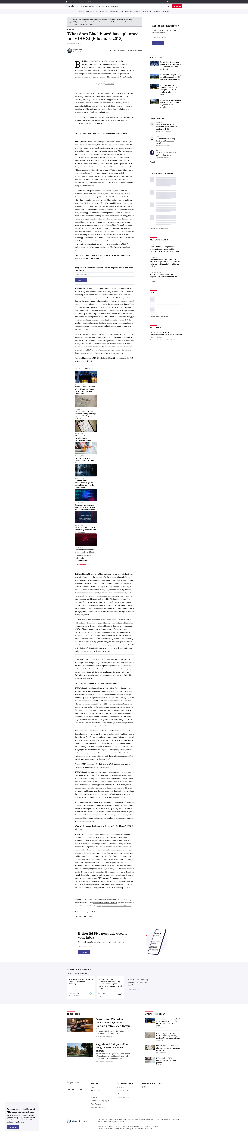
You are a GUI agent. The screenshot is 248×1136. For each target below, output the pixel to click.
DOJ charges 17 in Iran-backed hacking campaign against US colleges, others (168, 1035)
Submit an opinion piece (125, 1094)
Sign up (178, 6)
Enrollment (156, 11)
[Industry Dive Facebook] (73, 1090)
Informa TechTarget (132, 1119)
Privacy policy (103, 1129)
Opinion (92, 6)
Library (98, 6)
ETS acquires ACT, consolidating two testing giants (167, 1060)
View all (152, 162)
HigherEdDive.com (116, 19)
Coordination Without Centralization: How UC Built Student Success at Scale (166, 334)
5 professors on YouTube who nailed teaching (114, 905)
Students (137, 11)
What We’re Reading (98, 1107)
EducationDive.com (100, 19)
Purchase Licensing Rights (100, 1101)
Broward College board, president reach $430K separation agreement (170, 77)
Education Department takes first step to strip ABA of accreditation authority (170, 65)
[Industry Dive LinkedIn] (69, 1090)
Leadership (128, 11)
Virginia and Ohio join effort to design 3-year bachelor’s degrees (113, 1047)
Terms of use (113, 1129)
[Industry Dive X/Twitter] (77, 1090)
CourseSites (109, 84)
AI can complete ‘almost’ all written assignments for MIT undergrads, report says (169, 89)
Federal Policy (104, 11)
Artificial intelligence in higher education (166, 154)
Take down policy (125, 1129)
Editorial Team (95, 1090)
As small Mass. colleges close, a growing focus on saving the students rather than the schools (164, 249)
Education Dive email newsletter (105, 902)
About (93, 1087)
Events (104, 6)
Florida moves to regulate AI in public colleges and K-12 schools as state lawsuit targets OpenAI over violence (165, 262)
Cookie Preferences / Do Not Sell (143, 1129)
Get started (133, 989)
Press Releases (113, 6)
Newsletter (94, 1097)
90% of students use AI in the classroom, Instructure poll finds (168, 1048)
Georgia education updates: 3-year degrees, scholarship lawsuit (164, 275)
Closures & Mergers (92, 11)
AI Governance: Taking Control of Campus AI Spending (165, 140)
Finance (81, 11)
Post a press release (162, 228)
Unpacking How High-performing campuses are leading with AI (167, 126)
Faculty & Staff (146, 11)
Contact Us (95, 1094)
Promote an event (162, 316)
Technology (165, 11)
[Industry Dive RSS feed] (81, 1090)
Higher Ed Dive (77, 24)
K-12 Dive (90, 1)
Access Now (13, 1127)
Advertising (120, 1087)
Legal (121, 11)
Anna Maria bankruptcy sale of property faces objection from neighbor (170, 103)
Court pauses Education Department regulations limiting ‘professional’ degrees (113, 1023)
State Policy (114, 11)
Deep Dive (84, 6)
